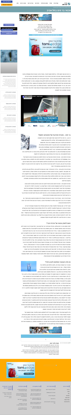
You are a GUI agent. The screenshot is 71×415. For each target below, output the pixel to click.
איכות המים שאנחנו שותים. (9, 76)
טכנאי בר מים (23, 3)
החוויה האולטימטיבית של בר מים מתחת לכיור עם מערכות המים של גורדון (21, 395)
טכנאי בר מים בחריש (11, 92)
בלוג (18, 3)
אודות (51, 3)
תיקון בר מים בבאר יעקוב (50, 389)
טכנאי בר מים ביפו (11, 115)
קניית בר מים (30, 3)
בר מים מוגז (53, 398)
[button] (22, 336)
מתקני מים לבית (44, 3)
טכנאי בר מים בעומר (11, 103)
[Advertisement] (45, 64)
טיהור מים (37, 3)
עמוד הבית (56, 3)
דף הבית (69, 7)
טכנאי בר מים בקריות (10, 126)
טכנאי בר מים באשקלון (51, 392)
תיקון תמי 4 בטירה (51, 395)
